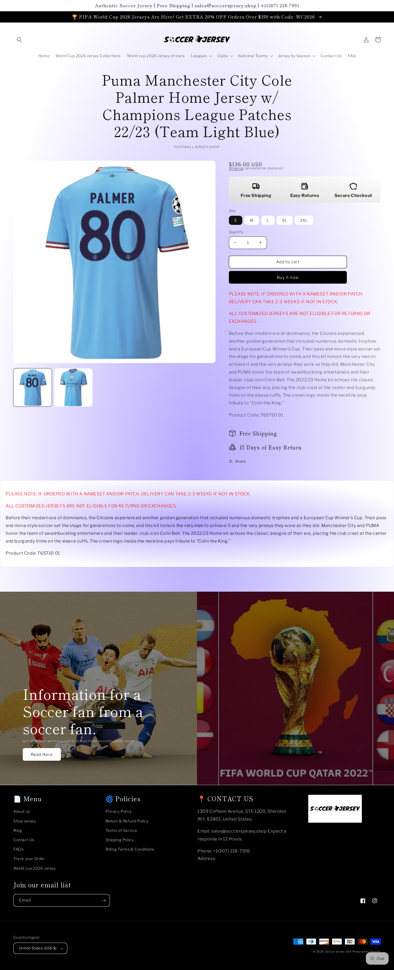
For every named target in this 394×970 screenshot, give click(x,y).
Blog (17, 830)
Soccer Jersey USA (338, 951)
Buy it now (288, 277)
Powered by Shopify (366, 951)
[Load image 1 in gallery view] (32, 387)
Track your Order (29, 858)
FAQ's (18, 849)
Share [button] (240, 461)
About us (21, 811)
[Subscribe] (104, 900)
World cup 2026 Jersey (34, 868)
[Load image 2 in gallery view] (73, 387)
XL (284, 220)
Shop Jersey (24, 821)
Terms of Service (121, 830)
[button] (19, 40)
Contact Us (23, 839)
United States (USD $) (38, 948)
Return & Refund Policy (127, 821)
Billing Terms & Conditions (130, 849)
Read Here (42, 754)
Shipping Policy (120, 839)
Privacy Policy (119, 811)
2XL (304, 220)
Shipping (236, 168)
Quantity (236, 232)
